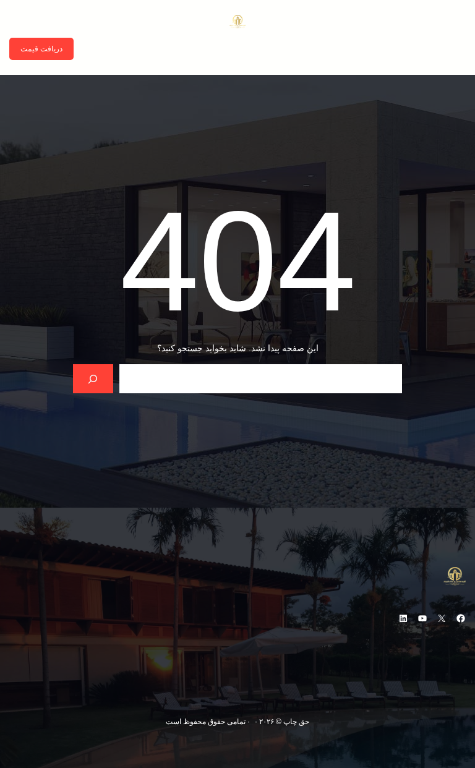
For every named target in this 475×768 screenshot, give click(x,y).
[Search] (93, 378)
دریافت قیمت (41, 49)
